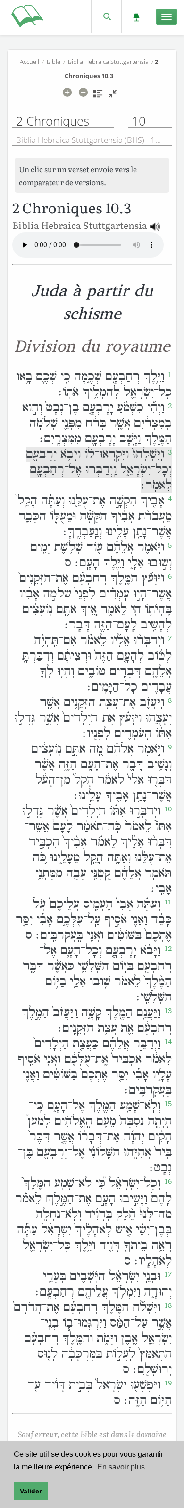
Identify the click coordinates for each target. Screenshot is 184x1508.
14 (168, 1042)
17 (168, 1274)
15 (168, 1104)
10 (168, 809)
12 (168, 948)
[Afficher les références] (97, 97)
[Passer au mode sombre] (136, 16)
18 (168, 1305)
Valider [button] (31, 1491)
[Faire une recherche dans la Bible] (106, 16)
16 (168, 1181)
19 (168, 1383)
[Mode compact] (112, 97)
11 (168, 902)
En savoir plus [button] (121, 1467)
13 (168, 1010)
